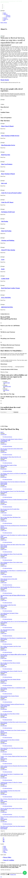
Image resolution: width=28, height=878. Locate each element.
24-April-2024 (4, 761)
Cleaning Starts (6, 382)
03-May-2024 (3, 658)
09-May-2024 (3, 641)
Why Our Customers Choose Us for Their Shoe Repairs (13, 491)
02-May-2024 (3, 666)
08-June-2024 (3, 460)
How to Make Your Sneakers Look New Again (11, 646)
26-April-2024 (4, 751)
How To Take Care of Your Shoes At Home (10, 713)
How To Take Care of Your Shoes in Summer (10, 662)
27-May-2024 (3, 557)
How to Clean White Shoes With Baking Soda (10, 517)
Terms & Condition (8, 860)
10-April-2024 (4, 821)
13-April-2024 (4, 803)
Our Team (8, 16)
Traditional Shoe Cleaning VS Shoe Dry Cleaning (11, 782)
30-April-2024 (4, 709)
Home (4, 12)
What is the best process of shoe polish (9, 578)
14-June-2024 (3, 444)
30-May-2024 (3, 540)
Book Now (3, 128)
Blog (4, 20)
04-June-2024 (3, 477)
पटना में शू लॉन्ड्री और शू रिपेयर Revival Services (10, 587)
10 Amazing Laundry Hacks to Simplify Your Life (11, 671)
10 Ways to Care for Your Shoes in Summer (10, 739)
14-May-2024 (3, 625)
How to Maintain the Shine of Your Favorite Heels (11, 554)
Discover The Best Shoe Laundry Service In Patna (11, 808)
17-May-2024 (3, 608)
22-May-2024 (3, 590)
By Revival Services (7, 436)
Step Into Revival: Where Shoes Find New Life (11, 456)
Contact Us (5, 19)
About (4, 847)
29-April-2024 (4, 735)
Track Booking (5, 2)
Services (5, 17)
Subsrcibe (16, 412)
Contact (5, 852)
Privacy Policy (7, 857)
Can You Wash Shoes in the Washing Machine (10, 679)
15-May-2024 (3, 616)
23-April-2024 (4, 769)
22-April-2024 (4, 777)
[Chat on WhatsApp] (25, 873)
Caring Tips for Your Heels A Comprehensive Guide (12, 774)
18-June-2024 (3, 434)
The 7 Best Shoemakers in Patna (7, 629)
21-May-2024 (3, 600)
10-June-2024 (3, 452)
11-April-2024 (4, 812)
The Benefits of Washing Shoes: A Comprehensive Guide (13, 687)
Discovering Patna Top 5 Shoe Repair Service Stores (12, 748)
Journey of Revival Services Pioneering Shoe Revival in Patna (14, 765)
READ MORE (4, 441)
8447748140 (19, 1)
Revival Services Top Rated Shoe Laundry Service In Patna (13, 722)
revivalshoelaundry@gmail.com (8, 1)
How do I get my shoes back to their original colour (12, 448)
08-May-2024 (3, 650)
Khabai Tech (13, 874)
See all (2, 432)
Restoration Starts (7, 386)
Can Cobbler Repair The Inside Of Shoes (9, 613)
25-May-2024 (3, 574)
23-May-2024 (3, 582)
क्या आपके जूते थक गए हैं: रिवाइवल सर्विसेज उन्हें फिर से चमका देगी (13, 654)
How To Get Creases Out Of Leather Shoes (10, 509)
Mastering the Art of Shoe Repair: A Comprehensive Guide (13, 570)
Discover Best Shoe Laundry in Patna (9, 465)
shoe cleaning (6, 390)
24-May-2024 (3, 566)
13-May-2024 (3, 633)
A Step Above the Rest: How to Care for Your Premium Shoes (14, 621)
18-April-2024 (4, 794)
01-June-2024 (3, 486)
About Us (5, 14)
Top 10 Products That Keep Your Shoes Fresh (10, 790)
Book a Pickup (4, 22)
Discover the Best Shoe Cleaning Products (10, 696)
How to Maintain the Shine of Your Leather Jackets (11, 562)
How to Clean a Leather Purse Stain (8, 605)
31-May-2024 (3, 512)
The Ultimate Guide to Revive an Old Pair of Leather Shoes (13, 473)
